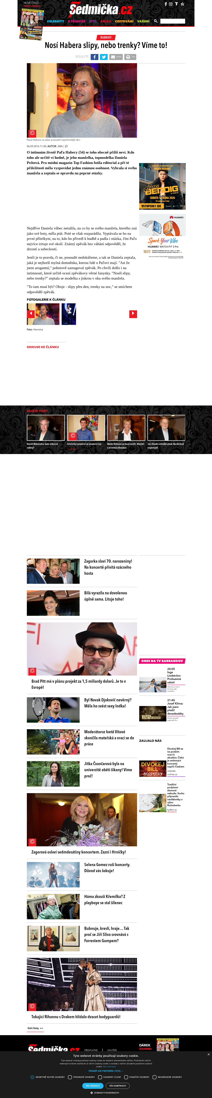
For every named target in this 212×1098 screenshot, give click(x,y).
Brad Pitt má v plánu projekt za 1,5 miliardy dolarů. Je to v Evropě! (79, 684)
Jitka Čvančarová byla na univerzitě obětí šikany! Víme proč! (108, 770)
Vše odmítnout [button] (117, 1085)
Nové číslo (32, 5)
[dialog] (106, 1074)
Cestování (124, 21)
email (119, 57)
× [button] (208, 1054)
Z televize (76, 21)
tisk (133, 57)
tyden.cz (172, 810)
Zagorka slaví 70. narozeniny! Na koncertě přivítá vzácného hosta (108, 567)
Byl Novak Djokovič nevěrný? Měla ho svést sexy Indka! (107, 703)
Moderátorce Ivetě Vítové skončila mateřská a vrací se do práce (109, 738)
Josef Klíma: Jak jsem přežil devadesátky (175, 707)
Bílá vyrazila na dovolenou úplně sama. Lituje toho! (105, 596)
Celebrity (55, 21)
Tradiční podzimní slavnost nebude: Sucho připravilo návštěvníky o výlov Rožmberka (175, 795)
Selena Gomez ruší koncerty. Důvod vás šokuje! (107, 868)
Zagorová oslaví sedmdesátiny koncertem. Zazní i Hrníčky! (79, 852)
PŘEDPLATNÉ (91, 1050)
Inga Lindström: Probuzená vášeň (174, 676)
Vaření (143, 21)
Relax (106, 21)
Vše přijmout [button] (93, 1085)
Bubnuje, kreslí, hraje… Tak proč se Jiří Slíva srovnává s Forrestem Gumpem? (106, 935)
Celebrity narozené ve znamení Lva (84, 444)
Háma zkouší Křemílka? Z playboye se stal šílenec (104, 900)
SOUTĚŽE (112, 1050)
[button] (106, 1070)
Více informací (109, 1066)
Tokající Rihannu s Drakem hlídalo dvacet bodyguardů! (76, 1017)
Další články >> (35, 1028)
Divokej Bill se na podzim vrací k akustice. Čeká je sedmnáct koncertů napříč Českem (175, 758)
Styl (93, 21)
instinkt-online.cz (172, 773)
